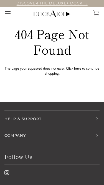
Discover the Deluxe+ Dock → (52, 3)
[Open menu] (12, 13)
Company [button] (15, 135)
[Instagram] (6, 172)
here (77, 68)
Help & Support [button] (23, 118)
